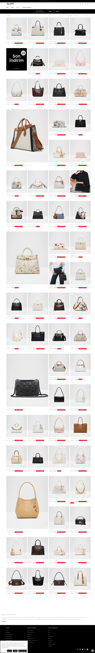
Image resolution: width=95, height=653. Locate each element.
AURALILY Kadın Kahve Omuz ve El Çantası (55, 285)
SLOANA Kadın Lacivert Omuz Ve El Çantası (55, 377)
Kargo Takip (29, 636)
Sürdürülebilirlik (9, 640)
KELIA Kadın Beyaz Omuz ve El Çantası (12, 560)
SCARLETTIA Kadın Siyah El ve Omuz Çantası (56, 102)
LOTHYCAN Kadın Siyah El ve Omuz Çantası (55, 41)
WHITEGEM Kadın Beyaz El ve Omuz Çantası (77, 499)
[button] (8, 7)
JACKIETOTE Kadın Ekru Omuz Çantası (76, 255)
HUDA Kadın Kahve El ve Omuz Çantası (55, 591)
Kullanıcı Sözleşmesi (30, 642)
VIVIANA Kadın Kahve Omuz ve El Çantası (34, 560)
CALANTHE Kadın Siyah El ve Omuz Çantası (34, 72)
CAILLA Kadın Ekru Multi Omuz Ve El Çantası (13, 224)
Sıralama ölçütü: (70, 15)
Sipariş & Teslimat (30, 630)
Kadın (50, 11)
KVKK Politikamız (9, 636)
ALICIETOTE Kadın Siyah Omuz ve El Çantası (77, 194)
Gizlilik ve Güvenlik (9, 634)
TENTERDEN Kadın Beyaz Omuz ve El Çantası (77, 316)
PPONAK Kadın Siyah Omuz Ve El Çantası (34, 347)
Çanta (49, 634)
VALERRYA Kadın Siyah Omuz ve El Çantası (34, 469)
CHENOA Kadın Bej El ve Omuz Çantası (12, 163)
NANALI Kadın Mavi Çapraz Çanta (54, 133)
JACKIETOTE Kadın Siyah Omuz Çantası (76, 133)
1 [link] (41, 601)
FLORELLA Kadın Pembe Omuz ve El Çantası (77, 163)
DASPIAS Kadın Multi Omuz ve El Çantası (55, 499)
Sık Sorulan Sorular (30, 632)
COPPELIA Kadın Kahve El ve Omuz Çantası (13, 591)
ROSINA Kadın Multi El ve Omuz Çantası (12, 102)
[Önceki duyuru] (6, 1)
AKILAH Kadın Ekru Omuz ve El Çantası (76, 591)
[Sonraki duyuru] (88, 1)
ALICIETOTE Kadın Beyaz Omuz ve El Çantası (34, 316)
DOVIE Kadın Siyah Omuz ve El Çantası (34, 224)
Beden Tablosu (29, 634)
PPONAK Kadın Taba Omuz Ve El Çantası (76, 438)
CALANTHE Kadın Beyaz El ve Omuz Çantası (34, 194)
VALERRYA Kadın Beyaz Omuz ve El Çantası (76, 560)
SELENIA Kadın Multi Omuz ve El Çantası (55, 194)
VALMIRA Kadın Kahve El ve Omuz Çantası (55, 316)
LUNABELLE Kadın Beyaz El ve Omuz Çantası (55, 560)
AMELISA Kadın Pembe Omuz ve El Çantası (55, 438)
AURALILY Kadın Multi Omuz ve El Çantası (12, 347)
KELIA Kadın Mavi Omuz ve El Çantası (54, 224)
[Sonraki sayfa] (53, 602)
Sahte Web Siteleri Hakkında (32, 640)
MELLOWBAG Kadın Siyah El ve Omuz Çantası (77, 41)
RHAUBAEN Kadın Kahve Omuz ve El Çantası (34, 102)
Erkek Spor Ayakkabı (51, 644)
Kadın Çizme (50, 640)
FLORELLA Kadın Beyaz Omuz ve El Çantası (55, 72)
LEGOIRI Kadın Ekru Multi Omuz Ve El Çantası (56, 530)
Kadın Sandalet (50, 636)
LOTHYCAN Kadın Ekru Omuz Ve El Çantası (13, 469)
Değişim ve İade (30, 638)
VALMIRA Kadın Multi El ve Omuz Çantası (12, 285)
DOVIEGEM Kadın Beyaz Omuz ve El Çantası (13, 438)
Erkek (57, 11)
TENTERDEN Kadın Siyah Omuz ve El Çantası (77, 224)
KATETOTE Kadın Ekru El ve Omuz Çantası (76, 102)
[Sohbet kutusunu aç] (92, 650)
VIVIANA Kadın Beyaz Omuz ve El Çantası (55, 469)
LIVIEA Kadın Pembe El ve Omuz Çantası (34, 438)
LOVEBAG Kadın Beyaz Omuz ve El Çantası (55, 255)
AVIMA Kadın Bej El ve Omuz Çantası (12, 530)
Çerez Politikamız (9, 638)
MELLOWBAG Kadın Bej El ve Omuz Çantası (55, 163)
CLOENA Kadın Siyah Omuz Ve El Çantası (55, 347)
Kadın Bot (49, 638)
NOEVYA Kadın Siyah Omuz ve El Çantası (76, 530)
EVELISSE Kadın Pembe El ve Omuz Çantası (76, 72)
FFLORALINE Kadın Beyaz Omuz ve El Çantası (77, 408)
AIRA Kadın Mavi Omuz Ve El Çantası (12, 194)
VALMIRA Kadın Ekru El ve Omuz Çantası (76, 285)
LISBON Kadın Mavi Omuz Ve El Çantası (12, 41)
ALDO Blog (50, 646)
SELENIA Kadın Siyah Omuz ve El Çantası (12, 316)
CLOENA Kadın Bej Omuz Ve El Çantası (76, 347)
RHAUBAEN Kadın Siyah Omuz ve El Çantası (34, 591)
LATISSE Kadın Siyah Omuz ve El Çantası (12, 408)
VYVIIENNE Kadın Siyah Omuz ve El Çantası (55, 408)
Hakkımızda (8, 632)
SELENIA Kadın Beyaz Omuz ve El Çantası (76, 377)
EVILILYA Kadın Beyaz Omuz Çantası (75, 469)
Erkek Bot (49, 642)
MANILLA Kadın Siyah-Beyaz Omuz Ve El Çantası (35, 41)
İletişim (7, 630)
